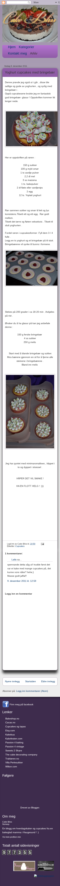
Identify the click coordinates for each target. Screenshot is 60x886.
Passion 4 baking (14, 742)
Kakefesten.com (13, 738)
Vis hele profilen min (11, 837)
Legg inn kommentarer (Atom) (32, 691)
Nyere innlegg (12, 681)
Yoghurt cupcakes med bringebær (30, 72)
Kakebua (10, 734)
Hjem (12, 47)
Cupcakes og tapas (15, 726)
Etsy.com (10, 730)
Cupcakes (19, 546)
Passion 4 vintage (14, 746)
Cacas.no (10, 722)
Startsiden (30, 681)
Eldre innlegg (48, 681)
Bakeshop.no (12, 718)
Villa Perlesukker (14, 762)
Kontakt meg (17, 53)
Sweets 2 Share (13, 750)
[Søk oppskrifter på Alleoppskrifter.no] (44, 876)
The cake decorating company (21, 754)
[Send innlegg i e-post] (42, 544)
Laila (14, 559)
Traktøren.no (12, 758)
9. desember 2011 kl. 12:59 (21, 581)
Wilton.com (11, 766)
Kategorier (26, 47)
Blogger (35, 807)
